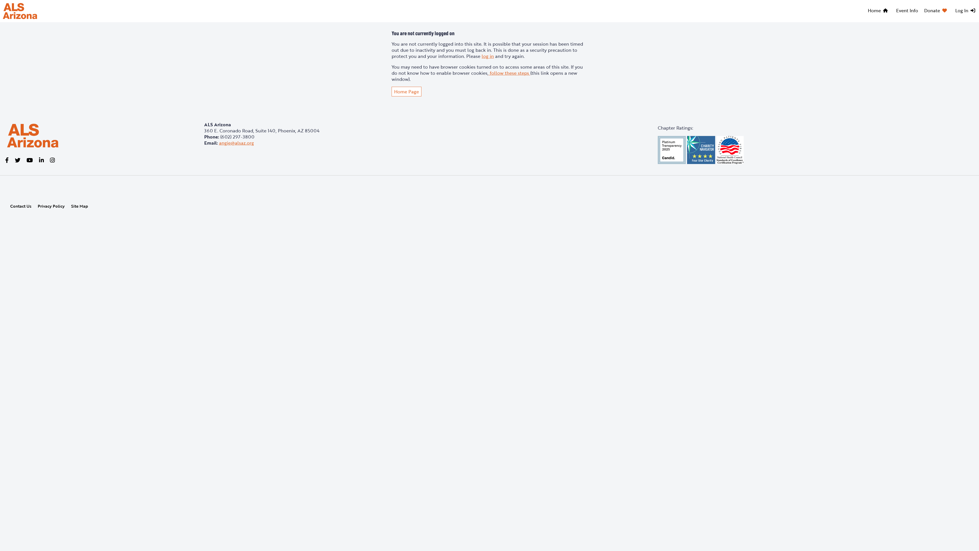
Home (874, 10)
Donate (932, 10)
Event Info (907, 10)
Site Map (79, 206)
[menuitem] (879, 11)
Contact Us (20, 206)
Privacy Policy (51, 206)
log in (488, 56)
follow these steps (509, 73)
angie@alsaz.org (236, 143)
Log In (961, 10)
